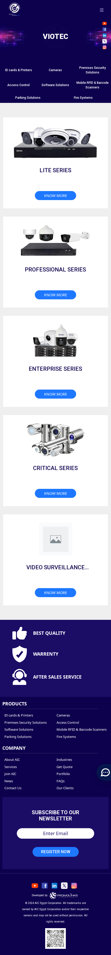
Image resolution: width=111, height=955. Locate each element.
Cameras (55, 70)
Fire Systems (83, 98)
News (8, 781)
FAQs (61, 781)
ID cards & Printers (18, 70)
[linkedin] (104, 35)
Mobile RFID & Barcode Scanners (82, 729)
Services (10, 766)
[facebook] (104, 29)
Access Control (18, 85)
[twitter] (104, 41)
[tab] (18, 70)
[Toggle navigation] (102, 10)
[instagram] (104, 47)
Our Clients (65, 788)
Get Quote (65, 766)
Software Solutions (55, 85)
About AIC (12, 759)
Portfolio (63, 773)
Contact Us (12, 788)
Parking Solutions (28, 98)
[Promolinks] (63, 895)
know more (55, 195)
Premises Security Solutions (25, 722)
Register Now (55, 851)
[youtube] (104, 23)
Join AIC (10, 773)
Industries (64, 759)
